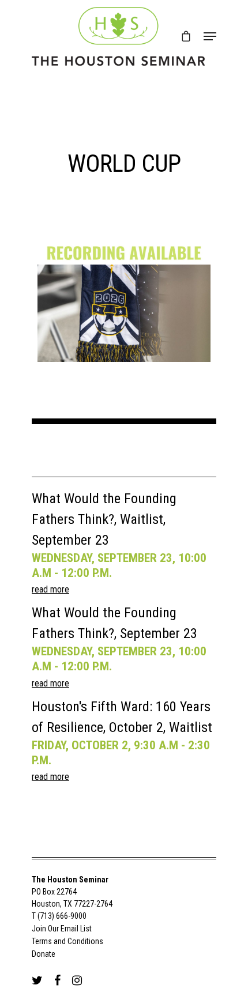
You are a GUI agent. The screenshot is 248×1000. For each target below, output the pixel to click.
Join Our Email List (62, 928)
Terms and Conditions (67, 941)
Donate (43, 954)
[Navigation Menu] (210, 36)
